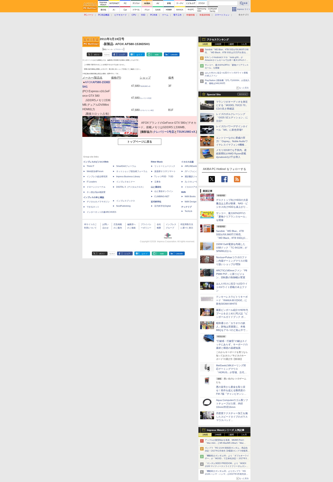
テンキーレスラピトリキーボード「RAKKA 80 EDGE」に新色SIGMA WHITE (232, 300)
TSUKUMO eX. (145, 86)
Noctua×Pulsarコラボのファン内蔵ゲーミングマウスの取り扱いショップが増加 (232, 261)
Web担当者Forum (95, 171)
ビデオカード (118, 49)
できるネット (93, 207)
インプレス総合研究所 (97, 176)
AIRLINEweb (191, 166)
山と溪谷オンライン (163, 191)
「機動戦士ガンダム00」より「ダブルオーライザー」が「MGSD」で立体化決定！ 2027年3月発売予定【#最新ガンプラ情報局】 (227, 458)
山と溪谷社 (156, 187)
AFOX (88, 82)
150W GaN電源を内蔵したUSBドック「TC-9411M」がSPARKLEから (231, 247)
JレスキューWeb (192, 182)
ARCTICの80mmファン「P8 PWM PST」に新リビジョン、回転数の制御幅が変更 (231, 274)
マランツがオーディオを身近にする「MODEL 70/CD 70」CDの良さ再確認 (232, 105)
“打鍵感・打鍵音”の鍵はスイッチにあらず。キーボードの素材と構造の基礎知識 (232, 344)
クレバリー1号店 (145, 98)
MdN (183, 192)
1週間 (231, 44)
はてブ (139, 55)
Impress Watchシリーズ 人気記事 (225, 430)
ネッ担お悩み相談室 (96, 192)
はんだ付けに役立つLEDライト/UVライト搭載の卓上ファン (231, 287)
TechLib (188, 211)
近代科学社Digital (162, 206)
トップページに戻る (139, 141)
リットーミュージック (164, 166)
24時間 (218, 44)
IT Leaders (92, 182)
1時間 (205, 44)
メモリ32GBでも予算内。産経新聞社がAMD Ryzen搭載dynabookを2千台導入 (231, 153)
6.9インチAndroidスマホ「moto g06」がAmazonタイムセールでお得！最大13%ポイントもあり (226, 60)
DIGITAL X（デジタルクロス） (130, 187)
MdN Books (190, 196)
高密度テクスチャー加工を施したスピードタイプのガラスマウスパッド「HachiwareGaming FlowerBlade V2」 (232, 420)
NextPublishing (123, 206)
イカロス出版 (187, 162)
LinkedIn (174, 55)
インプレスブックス (125, 201)
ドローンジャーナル (96, 187)
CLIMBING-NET (161, 196)
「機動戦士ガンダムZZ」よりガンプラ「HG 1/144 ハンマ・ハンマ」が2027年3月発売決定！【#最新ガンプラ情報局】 (225, 474)
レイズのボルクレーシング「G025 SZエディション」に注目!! (232, 117)
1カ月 (244, 44)
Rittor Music (157, 162)
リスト (107, 55)
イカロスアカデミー (194, 187)
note (157, 55)
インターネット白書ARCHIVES (101, 212)
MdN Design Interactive (196, 201)
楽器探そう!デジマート (165, 171)
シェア (122, 55)
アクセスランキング (218, 39)
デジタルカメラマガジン (98, 201)
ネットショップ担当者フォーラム (131, 171)
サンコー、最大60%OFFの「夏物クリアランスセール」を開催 (232, 216)
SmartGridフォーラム (126, 166)
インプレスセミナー (125, 182)
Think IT (90, 166)
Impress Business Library (128, 176)
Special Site (214, 94)
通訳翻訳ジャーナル (194, 176)
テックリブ (186, 207)
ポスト (97, 55)
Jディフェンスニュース (196, 171)
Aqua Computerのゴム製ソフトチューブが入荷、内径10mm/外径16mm (232, 403)
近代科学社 (156, 201)
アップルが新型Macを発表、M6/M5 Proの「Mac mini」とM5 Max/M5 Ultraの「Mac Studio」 (224, 443)
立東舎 (157, 182)
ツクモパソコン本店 (147, 110)
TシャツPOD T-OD (163, 176)
